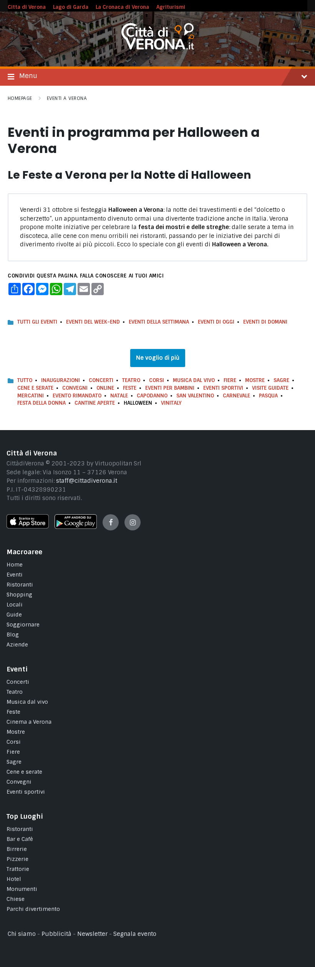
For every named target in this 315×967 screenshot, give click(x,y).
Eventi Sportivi (223, 388)
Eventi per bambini (169, 388)
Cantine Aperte (95, 403)
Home (15, 564)
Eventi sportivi (26, 791)
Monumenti (22, 889)
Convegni (75, 388)
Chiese (16, 899)
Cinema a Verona (29, 721)
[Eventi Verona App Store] (28, 526)
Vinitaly (171, 403)
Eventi (15, 574)
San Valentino (195, 395)
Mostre (255, 380)
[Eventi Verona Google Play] (76, 527)
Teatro (131, 380)
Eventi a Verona (67, 98)
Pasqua (268, 395)
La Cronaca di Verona (122, 7)
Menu (28, 75)
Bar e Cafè (20, 839)
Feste (129, 388)
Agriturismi (170, 7)
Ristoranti (20, 584)
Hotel (14, 879)
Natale (119, 395)
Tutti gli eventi (37, 322)
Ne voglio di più (157, 358)
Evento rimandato (77, 395)
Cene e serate (35, 388)
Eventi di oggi (216, 322)
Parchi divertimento (33, 909)
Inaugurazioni (60, 380)
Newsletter (92, 934)
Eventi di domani (265, 322)
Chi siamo (22, 934)
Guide (14, 614)
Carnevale (236, 395)
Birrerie (17, 849)
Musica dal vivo (194, 380)
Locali (15, 604)
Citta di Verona (27, 7)
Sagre (281, 380)
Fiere (230, 380)
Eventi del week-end (93, 322)
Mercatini (30, 395)
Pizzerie (17, 859)
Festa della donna (41, 403)
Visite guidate (270, 388)
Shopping (19, 594)
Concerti (101, 380)
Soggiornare (23, 624)
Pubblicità (56, 934)
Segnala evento (134, 934)
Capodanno (152, 395)
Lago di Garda (70, 7)
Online (105, 388)
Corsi (156, 380)
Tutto (24, 380)
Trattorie (18, 869)
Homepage (20, 98)
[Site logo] (157, 48)
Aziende (17, 644)
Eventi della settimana (159, 322)
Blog (13, 634)
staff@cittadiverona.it (86, 481)
